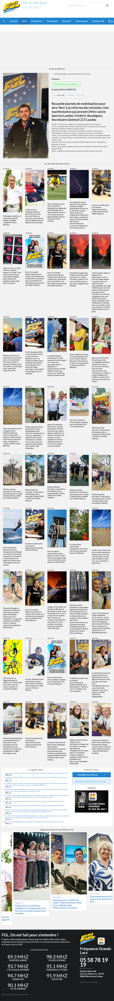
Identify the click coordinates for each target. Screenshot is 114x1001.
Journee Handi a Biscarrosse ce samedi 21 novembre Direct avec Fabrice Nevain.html (34, 822)
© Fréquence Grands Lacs (89, 982)
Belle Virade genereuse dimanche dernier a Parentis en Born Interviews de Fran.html (34, 801)
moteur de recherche (98, 781)
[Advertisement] (57, 49)
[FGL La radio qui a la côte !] (12, 13)
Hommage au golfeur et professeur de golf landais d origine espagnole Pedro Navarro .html (36, 773)
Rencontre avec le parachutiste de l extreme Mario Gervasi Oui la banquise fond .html (34, 805)
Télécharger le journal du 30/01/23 (66, 84)
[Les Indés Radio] (91, 801)
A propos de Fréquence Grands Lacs (15, 994)
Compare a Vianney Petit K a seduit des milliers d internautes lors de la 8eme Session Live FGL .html (36, 778)
